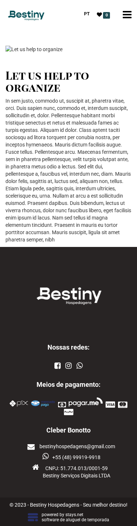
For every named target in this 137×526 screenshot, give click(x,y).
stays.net (74, 514)
